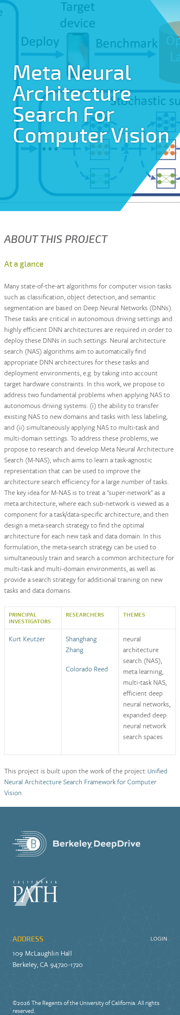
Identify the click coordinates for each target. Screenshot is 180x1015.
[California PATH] (76, 891)
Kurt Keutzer (27, 638)
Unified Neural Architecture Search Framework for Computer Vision (85, 781)
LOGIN (158, 939)
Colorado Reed (87, 668)
